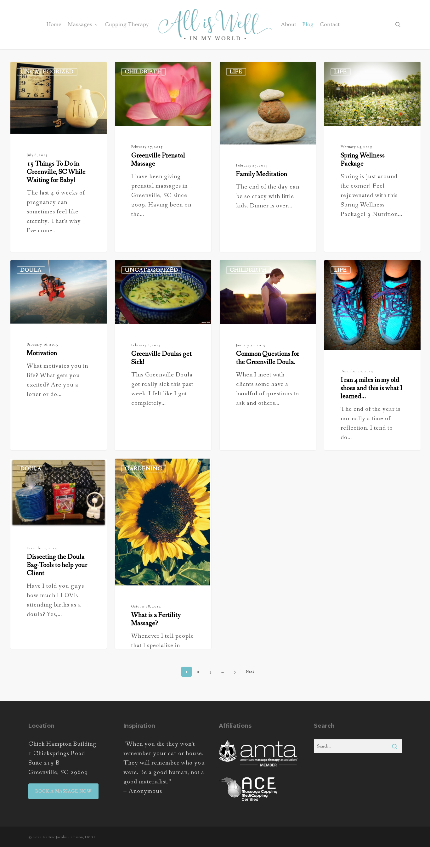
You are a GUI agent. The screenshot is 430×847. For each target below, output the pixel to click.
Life (236, 72)
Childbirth (143, 72)
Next (250, 671)
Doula (31, 270)
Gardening (143, 468)
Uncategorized (47, 72)
